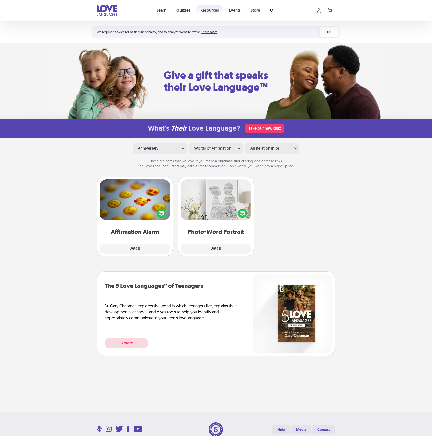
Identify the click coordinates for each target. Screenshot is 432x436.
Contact (324, 429)
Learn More (210, 32)
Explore (126, 343)
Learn (161, 10)
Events (235, 10)
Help (281, 429)
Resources (209, 10)
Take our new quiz (264, 128)
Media (301, 429)
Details (135, 249)
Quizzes (183, 10)
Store (255, 10)
